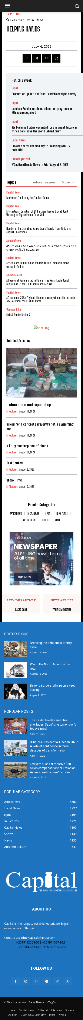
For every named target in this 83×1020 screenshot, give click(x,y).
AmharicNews (13, 240)
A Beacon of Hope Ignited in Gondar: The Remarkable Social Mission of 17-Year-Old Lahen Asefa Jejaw (37, 282)
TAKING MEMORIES (61, 609)
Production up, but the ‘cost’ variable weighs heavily (44, 94)
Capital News (13, 192)
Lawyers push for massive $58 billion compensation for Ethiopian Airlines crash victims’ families (53, 768)
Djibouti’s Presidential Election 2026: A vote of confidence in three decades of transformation (54, 746)
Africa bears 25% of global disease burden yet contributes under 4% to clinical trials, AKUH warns (41, 299)
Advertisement (44, 182)
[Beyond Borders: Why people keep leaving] (15, 691)
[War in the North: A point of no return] (15, 670)
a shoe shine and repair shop (28, 404)
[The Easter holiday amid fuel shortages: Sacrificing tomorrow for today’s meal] (15, 726)
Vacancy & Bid (13, 309)
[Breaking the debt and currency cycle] (15, 649)
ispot (15, 88)
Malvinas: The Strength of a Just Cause (27, 198)
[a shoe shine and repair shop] (41, 373)
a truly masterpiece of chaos (27, 446)
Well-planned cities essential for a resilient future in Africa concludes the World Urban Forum (44, 129)
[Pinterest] (46, 58)
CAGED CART (21, 609)
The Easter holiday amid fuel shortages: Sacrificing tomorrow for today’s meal (54, 724)
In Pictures (14, 14)
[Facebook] (27, 58)
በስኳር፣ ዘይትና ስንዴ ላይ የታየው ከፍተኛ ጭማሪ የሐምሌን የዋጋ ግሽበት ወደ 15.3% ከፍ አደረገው (41, 247)
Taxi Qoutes (14, 463)
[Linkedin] (36, 981)
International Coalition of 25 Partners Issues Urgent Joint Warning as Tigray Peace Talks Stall (37, 213)
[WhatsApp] (56, 58)
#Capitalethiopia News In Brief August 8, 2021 (40, 164)
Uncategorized (21, 158)
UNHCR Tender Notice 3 (18, 315)
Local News (19, 140)
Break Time (14, 480)
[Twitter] (36, 58)
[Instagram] (26, 981)
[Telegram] (47, 981)
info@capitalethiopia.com (38, 938)
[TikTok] (57, 981)
